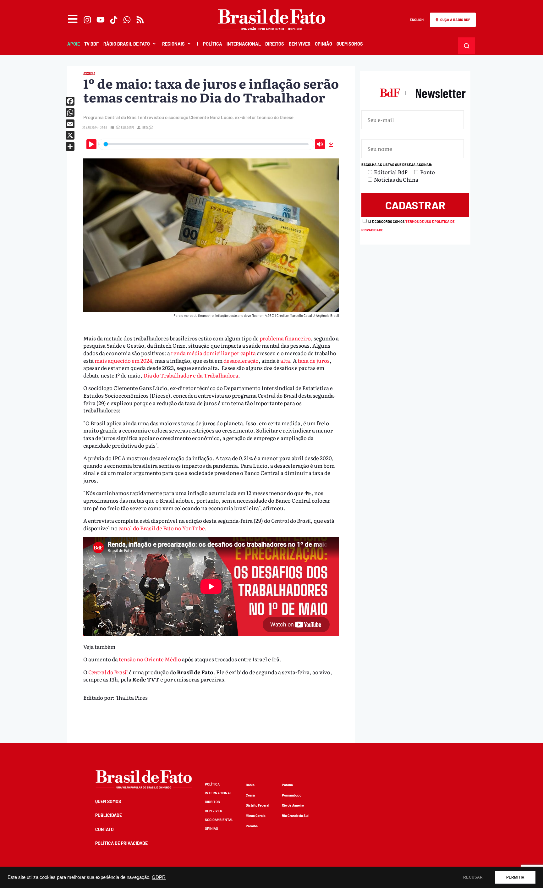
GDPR (159, 877)
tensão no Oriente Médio (150, 659)
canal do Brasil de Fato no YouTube (161, 528)
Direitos (274, 44)
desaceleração (241, 360)
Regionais (173, 44)
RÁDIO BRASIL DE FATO (126, 44)
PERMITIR (515, 877)
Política (212, 44)
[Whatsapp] (127, 20)
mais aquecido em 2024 (123, 360)
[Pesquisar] (466, 45)
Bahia (250, 785)
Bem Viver (299, 44)
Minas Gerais (256, 816)
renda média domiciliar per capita (213, 353)
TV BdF (91, 44)
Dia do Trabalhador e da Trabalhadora (190, 375)
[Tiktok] (114, 20)
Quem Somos (350, 44)
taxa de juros (314, 360)
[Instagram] (87, 20)
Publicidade (108, 815)
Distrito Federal (257, 805)
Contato (104, 829)
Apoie (73, 44)
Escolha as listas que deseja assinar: (396, 165)
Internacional (244, 44)
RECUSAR (473, 877)
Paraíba (252, 826)
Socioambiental (219, 820)
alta (285, 360)
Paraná (287, 785)
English (417, 20)
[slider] (206, 144)
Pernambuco (291, 795)
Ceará (250, 795)
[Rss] (140, 20)
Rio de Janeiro (293, 805)
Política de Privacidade (121, 843)
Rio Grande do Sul (295, 816)
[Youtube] (100, 20)
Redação (147, 127)
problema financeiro (285, 338)
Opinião (323, 44)
